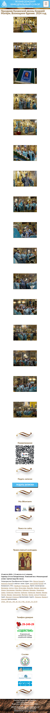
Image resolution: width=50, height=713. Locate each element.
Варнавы (33, 590)
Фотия (35, 581)
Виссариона (11, 590)
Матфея (18, 590)
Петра (3, 595)
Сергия (11, 588)
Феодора (25, 595)
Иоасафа (30, 588)
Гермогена (9, 593)
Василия (9, 597)
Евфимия (25, 590)
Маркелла (31, 593)
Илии (16, 588)
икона (41, 581)
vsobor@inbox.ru (30, 711)
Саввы (3, 593)
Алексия (43, 595)
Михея (3, 590)
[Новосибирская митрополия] (25, 666)
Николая (4, 599)
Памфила (17, 586)
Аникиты (4, 584)
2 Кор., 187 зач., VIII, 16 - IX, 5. (11, 602)
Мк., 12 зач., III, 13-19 (29, 602)
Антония (43, 588)
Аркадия (17, 593)
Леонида (38, 597)
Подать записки (25, 485)
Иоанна (36, 588)
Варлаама (4, 588)
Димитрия (40, 590)
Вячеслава (22, 588)
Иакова (44, 593)
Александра (34, 584)
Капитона (25, 586)
